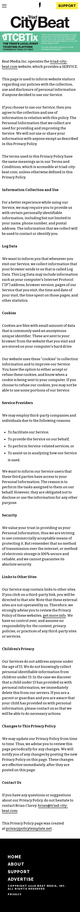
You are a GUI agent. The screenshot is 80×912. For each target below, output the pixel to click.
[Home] (40, 23)
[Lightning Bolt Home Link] (40, 6)
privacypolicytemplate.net (29, 828)
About (16, 864)
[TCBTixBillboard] (40, 51)
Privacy (15, 894)
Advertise (21, 879)
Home (15, 856)
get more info (54, 615)
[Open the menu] (4, 6)
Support (67, 6)
